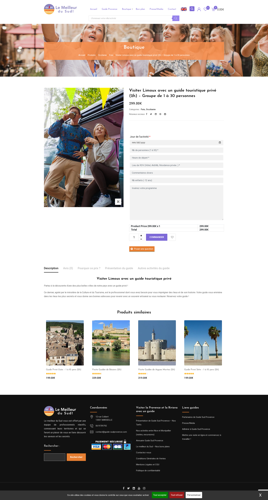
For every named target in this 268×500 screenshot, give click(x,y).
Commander (156, 237)
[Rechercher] (175, 18)
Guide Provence (109, 9)
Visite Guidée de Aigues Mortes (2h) (156, 370)
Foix (143, 109)
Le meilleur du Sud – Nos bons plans (153, 446)
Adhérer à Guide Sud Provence (196, 429)
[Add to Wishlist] (172, 237)
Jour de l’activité (140, 136)
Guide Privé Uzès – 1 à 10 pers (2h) (63, 370)
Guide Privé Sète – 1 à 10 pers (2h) (201, 370)
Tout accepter (160, 495)
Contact (172, 9)
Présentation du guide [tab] (119, 268)
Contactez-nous (143, 452)
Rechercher (76, 457)
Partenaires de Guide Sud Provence (198, 417)
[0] (213, 9)
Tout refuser (177, 495)
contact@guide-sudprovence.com (111, 432)
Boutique (126, 9)
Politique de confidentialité (148, 470)
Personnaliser (194, 495)
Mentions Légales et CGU (147, 464)
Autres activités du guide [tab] (154, 268)
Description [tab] (51, 268)
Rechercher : (52, 446)
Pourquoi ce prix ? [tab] (89, 268)
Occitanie (151, 109)
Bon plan (140, 9)
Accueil (93, 9)
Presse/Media (156, 9)
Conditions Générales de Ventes (151, 458)
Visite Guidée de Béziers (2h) (106, 370)
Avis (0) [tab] (68, 268)
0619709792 (101, 426)
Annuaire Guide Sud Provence (149, 440)
